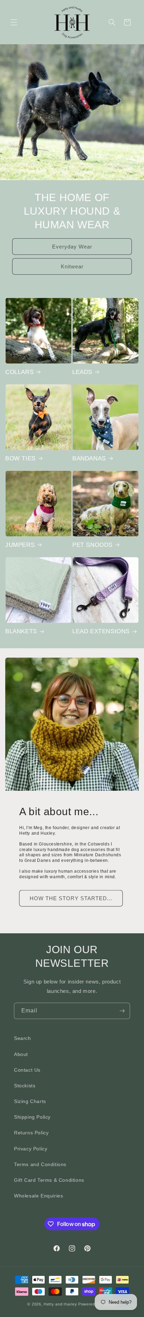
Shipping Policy (32, 1117)
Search (22, 1038)
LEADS (82, 372)
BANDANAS (89, 458)
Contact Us (27, 1070)
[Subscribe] (122, 1011)
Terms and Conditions (40, 1164)
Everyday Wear (72, 247)
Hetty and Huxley (60, 1304)
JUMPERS (20, 545)
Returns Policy (31, 1132)
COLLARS (19, 372)
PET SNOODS (92, 545)
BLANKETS (21, 631)
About (21, 1054)
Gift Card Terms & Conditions (49, 1180)
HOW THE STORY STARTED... (71, 898)
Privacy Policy (30, 1148)
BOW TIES (20, 458)
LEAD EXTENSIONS (101, 631)
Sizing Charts (30, 1101)
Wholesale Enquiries (38, 1196)
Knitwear (72, 266)
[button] (14, 22)
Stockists (24, 1085)
